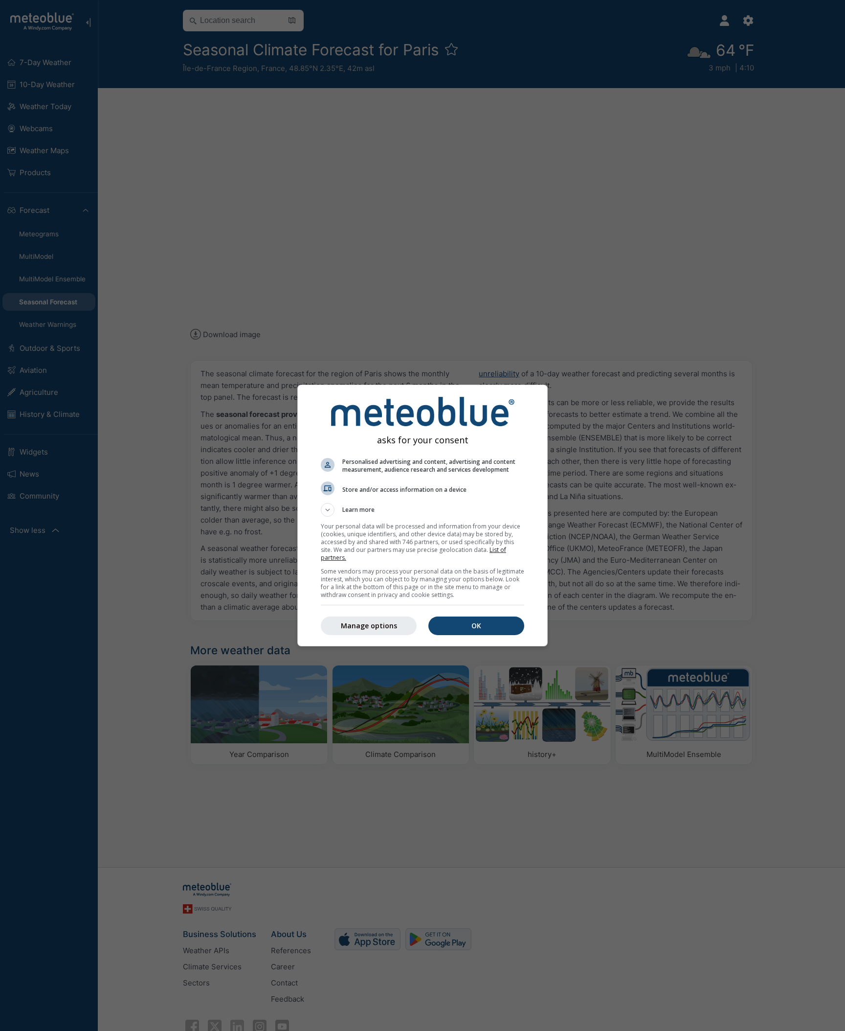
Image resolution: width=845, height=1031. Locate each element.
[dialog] (422, 515)
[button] (422, 510)
